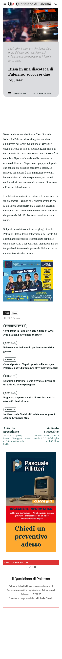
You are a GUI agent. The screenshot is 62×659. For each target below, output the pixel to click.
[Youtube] (35, 566)
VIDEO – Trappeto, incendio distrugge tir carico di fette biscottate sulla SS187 (16, 439)
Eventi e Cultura (15, 326)
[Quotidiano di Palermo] (30, 4)
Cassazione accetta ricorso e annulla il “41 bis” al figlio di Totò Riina (46, 438)
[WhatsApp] (42, 105)
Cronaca (10, 343)
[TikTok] (29, 566)
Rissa (14, 313)
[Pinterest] (35, 105)
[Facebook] (19, 105)
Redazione (20, 93)
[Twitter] (27, 105)
